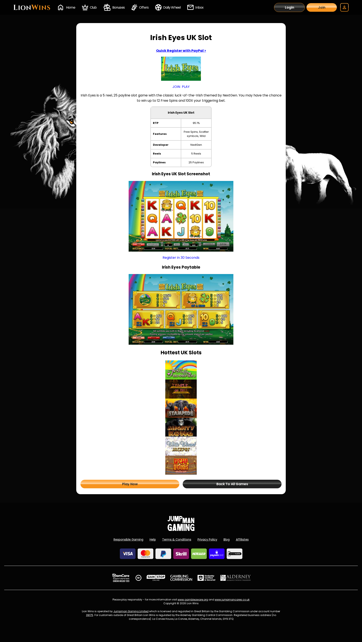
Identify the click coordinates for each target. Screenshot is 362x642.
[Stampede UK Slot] (181, 408)
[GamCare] (120, 578)
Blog (227, 539)
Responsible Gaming (128, 539)
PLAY (186, 86)
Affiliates (242, 539)
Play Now (130, 484)
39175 (89, 615)
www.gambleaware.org (193, 599)
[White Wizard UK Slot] (181, 446)
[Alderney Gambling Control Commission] (235, 578)
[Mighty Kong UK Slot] (181, 427)
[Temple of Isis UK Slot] (181, 389)
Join (321, 7)
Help (153, 539)
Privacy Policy (207, 539)
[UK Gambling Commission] (181, 578)
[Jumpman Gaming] (181, 529)
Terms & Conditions (176, 539)
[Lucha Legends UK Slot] (181, 465)
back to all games (232, 484)
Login (289, 7)
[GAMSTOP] (156, 578)
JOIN (176, 86)
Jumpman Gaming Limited (131, 611)
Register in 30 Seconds (181, 257)
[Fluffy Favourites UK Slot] (181, 369)
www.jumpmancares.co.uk (232, 599)
